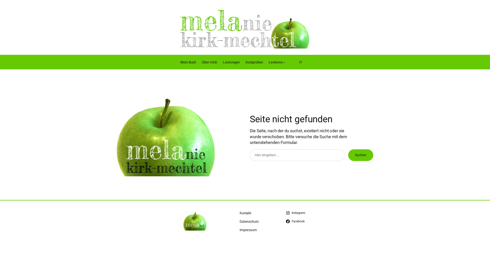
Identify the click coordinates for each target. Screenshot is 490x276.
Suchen (360, 155)
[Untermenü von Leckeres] (284, 62)
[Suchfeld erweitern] (300, 62)
